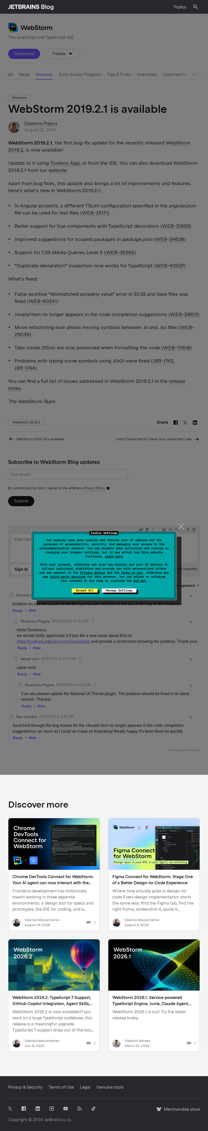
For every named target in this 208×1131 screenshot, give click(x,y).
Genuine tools (110, 1087)
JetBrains (53, 1119)
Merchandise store (180, 1111)
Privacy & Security (25, 1087)
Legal (85, 1087)
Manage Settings (119, 590)
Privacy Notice (92, 573)
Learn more (114, 556)
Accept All (85, 590)
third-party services (67, 577)
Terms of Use (131, 573)
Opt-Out (139, 581)
